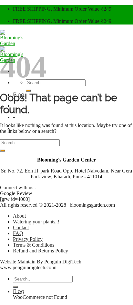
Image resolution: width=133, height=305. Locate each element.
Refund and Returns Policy (40, 250)
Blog (18, 291)
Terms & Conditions (33, 245)
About (19, 216)
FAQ (18, 233)
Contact (21, 227)
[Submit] (28, 91)
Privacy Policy (28, 239)
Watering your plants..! (36, 221)
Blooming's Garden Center (66, 159)
